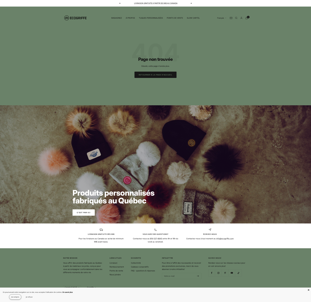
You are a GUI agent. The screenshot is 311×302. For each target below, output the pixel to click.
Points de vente (116, 271)
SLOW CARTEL (193, 18)
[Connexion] (241, 18)
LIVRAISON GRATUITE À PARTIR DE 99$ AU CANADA (155, 3)
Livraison (113, 263)
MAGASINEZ (116, 18)
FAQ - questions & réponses (143, 271)
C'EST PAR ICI (84, 212)
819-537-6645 (156, 238)
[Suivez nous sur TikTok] (238, 273)
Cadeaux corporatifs (140, 267)
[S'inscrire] (198, 276)
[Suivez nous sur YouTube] (231, 273)
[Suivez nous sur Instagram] (218, 273)
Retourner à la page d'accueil (155, 75)
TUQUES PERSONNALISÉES (151, 18)
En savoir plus (68, 292)
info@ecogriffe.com (225, 238)
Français (220, 18)
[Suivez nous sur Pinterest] (225, 273)
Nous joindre (115, 274)
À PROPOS (130, 18)
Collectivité (136, 263)
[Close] (308, 290)
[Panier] (246, 18)
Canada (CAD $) (71, 287)
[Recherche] (236, 18)
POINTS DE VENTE (175, 18)
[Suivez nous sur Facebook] (211, 273)
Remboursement (117, 267)
